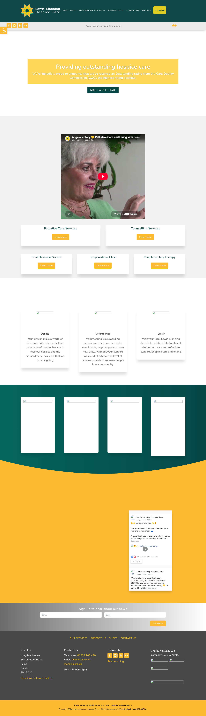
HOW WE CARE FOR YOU (90, 10)
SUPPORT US (114, 10)
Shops (113, 638)
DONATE (160, 10)
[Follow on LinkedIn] (20, 25)
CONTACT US (133, 10)
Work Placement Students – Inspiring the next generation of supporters (55, 530)
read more (44, 571)
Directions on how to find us (36, 678)
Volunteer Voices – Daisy (95, 520)
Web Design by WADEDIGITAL (133, 709)
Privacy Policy (80, 705)
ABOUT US (68, 10)
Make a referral (103, 90)
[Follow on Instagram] (14, 25)
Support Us (98, 638)
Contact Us (128, 638)
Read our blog (115, 661)
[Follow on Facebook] (9, 25)
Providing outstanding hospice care (103, 67)
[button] (3, 30)
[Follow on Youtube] (25, 25)
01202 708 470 (86, 655)
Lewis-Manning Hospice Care (149, 517)
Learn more (61, 237)
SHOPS (145, 10)
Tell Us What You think (99, 705)
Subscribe (158, 623)
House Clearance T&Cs (121, 705)
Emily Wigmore (49, 536)
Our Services (78, 638)
